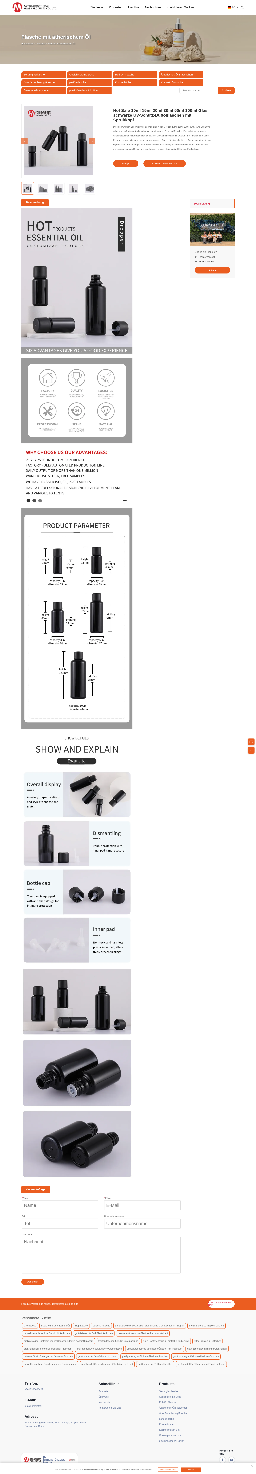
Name (25, 1198)
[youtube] (231, 1460)
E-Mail (107, 1198)
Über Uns (133, 7)
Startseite (96, 7)
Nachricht (27, 1234)
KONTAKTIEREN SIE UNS (164, 163)
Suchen (226, 90)
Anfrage (125, 163)
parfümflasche (77, 82)
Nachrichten (153, 7)
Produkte (115, 7)
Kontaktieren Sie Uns (180, 7)
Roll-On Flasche (124, 74)
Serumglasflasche (34, 74)
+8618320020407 (207, 257)
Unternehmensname (114, 1216)
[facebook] (222, 1460)
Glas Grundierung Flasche (39, 82)
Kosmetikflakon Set (172, 82)
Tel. (23, 1216)
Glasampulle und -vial (36, 90)
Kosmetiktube (123, 82)
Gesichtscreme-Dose (81, 74)
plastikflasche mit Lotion (83, 90)
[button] (24, 141)
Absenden (32, 1281)
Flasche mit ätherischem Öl (61, 43)
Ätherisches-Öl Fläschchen (177, 74)
